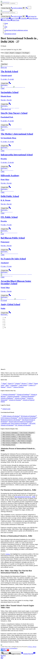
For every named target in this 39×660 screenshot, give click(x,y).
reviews (8, 554)
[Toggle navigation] (29, 7)
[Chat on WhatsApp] (2, 658)
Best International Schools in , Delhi (25, 497)
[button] (19, 4)
